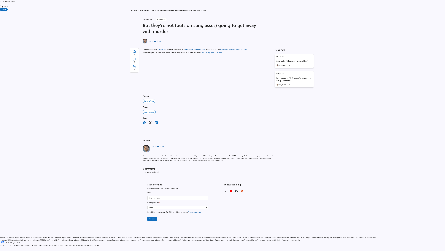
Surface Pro (4, 237)
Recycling (85, 245)
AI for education (370, 237)
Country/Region (153, 202)
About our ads (94, 245)
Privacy (40, 245)
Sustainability (295, 240)
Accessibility (286, 240)
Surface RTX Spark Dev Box (43, 237)
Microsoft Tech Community (164, 240)
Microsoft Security (15, 240)
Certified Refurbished (187, 237)
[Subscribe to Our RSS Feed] (241, 192)
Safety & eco (77, 245)
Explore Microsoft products (98, 237)
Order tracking (174, 237)
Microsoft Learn (125, 240)
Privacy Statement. (194, 212)
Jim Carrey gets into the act (212, 52)
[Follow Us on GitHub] (236, 192)
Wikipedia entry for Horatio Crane (233, 49)
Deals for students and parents (353, 237)
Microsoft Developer (112, 240)
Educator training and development (329, 237)
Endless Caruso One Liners (194, 49)
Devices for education (249, 237)
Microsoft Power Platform (52, 240)
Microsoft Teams (67, 240)
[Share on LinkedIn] (156, 123)
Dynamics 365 (27, 240)
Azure (102, 240)
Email (149, 192)
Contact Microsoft (30, 245)
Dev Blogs (133, 10)
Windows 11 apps (115, 237)
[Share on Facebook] (144, 123)
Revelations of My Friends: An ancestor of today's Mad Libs (294, 79)
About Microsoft (226, 240)
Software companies (198, 240)
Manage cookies (49, 245)
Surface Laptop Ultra (26, 237)
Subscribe (152, 219)
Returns (165, 237)
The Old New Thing (147, 10)
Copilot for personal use (80, 237)
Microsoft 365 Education (288, 237)
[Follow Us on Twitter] (225, 192)
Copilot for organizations (62, 237)
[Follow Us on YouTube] (231, 192)
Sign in (4, 9)
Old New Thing (149, 101)
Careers (217, 240)
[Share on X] (150, 123)
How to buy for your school (306, 237)
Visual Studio (209, 240)
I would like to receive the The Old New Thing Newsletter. (174, 212)
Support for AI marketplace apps (142, 240)
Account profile (127, 237)
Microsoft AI (4, 240)
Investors (262, 240)
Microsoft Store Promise (203, 237)
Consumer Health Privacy (9, 245)
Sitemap (21, 245)
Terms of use (59, 245)
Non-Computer (149, 112)
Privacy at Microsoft (251, 240)
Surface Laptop (13, 237)
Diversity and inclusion (273, 240)
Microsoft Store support (154, 237)
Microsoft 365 (38, 240)
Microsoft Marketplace (182, 240)
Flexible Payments (218, 237)
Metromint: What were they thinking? (292, 61)
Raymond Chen (154, 41)
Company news (238, 240)
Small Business (95, 240)
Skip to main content (7, 1)
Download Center (139, 237)
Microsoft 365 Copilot (81, 240)
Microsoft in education (233, 237)
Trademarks (68, 245)
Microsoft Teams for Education (268, 237)
